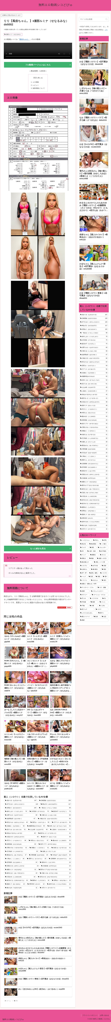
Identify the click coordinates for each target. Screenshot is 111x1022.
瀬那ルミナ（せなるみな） (14, 34)
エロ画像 (36, 82)
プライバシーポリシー (90, 1015)
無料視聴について (39, 88)
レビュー (36, 85)
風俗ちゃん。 (24, 39)
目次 (35, 78)
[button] (106, 19)
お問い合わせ (104, 1015)
